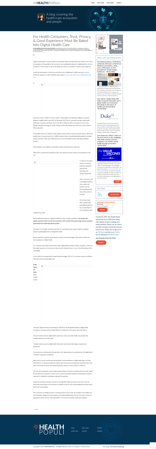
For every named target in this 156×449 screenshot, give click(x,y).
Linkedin (99, 431)
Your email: (100, 204)
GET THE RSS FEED (115, 194)
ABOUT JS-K (101, 242)
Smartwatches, (64, 50)
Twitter (117, 232)
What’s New (110, 2)
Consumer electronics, (83, 48)
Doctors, (47, 50)
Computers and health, (61, 48)
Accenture (86, 72)
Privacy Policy (85, 446)
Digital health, (41, 50)
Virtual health (38, 51)
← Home (35, 409)
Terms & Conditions (74, 446)
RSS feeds (101, 232)
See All (117, 181)
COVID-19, (67, 49)
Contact (119, 2)
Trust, (82, 50)
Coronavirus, (61, 49)
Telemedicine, (77, 50)
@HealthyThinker (113, 235)
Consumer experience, (38, 49)
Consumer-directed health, (51, 49)
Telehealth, (71, 50)
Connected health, (72, 48)
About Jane (100, 2)
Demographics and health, (77, 49)
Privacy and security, (55, 50)
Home (93, 2)
